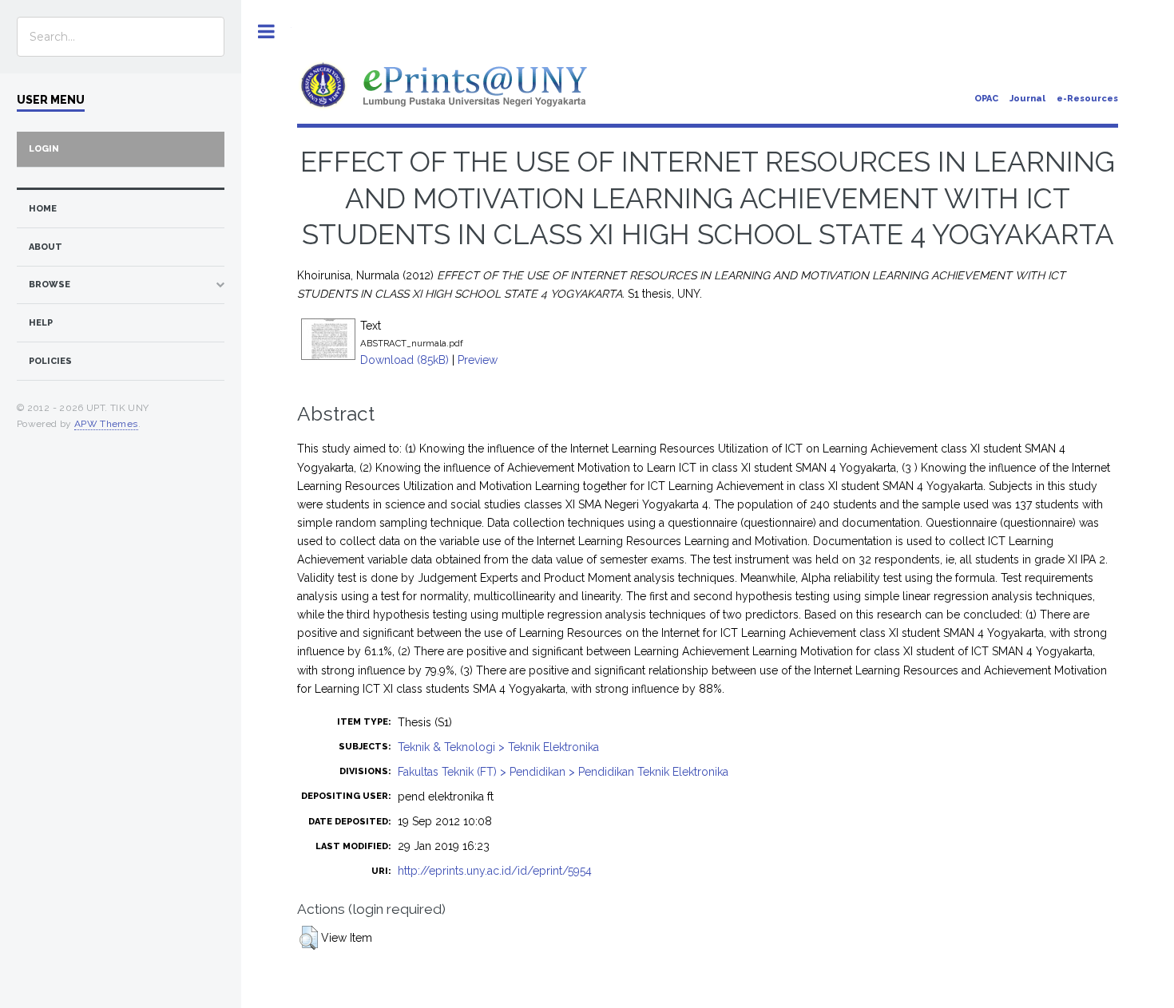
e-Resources (1087, 98)
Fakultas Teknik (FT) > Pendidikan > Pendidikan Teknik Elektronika (563, 771)
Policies (50, 361)
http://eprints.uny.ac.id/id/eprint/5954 (495, 870)
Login (44, 149)
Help (41, 323)
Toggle (266, 31)
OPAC (986, 98)
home (43, 209)
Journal (1027, 98)
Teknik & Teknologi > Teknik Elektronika (498, 747)
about (45, 247)
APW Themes (106, 423)
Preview (478, 360)
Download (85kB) (404, 360)
